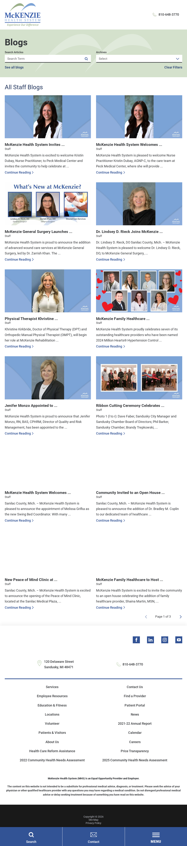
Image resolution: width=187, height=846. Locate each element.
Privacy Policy (93, 823)
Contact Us (135, 687)
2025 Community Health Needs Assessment (134, 760)
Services (52, 687)
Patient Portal (135, 705)
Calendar (135, 733)
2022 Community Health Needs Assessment (52, 760)
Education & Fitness (52, 705)
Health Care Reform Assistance (52, 751)
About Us (52, 742)
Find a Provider (135, 696)
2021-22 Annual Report (135, 723)
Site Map (93, 819)
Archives (101, 52)
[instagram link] (164, 639)
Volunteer (52, 723)
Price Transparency (135, 751)
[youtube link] (178, 639)
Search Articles (14, 52)
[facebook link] (136, 639)
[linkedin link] (150, 639)
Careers (135, 742)
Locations (52, 714)
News (135, 714)
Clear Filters (173, 67)
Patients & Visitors (52, 733)
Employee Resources (52, 696)
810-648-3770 (169, 14)
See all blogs (14, 67)
